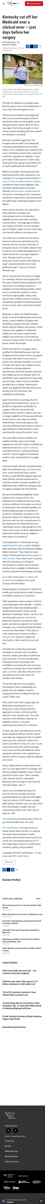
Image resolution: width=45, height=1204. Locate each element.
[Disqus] (22, 1073)
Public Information (12, 1162)
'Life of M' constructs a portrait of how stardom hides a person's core (19, 993)
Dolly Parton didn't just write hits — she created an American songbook (19, 972)
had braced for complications (24, 191)
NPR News (9, 862)
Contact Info (9, 1141)
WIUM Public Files (11, 1151)
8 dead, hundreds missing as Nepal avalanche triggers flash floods (22, 1017)
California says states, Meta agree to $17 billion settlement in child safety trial (20, 982)
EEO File (8, 1146)
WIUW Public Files (11, 1156)
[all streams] (42, 1201)
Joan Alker (12, 671)
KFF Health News (21, 856)
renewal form (8, 637)
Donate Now (35, 4)
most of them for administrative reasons (21, 181)
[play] (3, 1201)
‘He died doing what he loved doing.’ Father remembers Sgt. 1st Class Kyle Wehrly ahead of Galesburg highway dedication (21, 1006)
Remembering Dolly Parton (14, 1027)
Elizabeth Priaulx (14, 545)
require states (29, 447)
